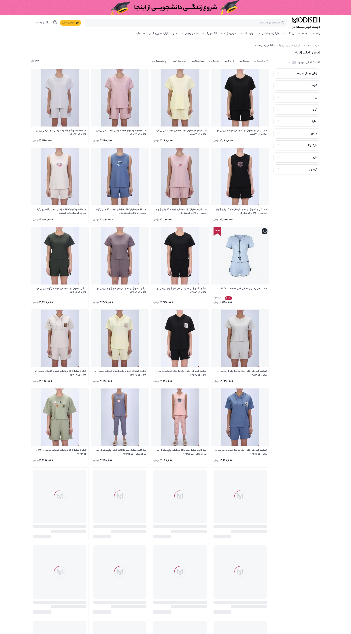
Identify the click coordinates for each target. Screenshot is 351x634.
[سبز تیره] (175, 302)
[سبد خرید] (55, 22)
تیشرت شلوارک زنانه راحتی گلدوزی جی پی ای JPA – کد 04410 (61, 452)
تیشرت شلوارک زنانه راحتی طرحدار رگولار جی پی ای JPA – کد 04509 (182, 290)
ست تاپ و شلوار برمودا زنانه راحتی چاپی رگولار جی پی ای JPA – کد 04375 (181, 452)
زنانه (318, 33)
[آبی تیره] (235, 219)
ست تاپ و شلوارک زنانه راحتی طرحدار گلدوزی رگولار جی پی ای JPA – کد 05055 (241, 211)
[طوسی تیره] (175, 459)
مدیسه (316, 45)
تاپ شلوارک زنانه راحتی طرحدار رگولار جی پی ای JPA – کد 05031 (119, 531)
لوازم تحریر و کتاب (158, 33)
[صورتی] (235, 140)
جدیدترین (244, 61)
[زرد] (245, 140)
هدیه (175, 33)
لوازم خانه (249, 33)
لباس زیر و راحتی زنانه (288, 45)
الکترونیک (211, 33)
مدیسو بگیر (68, 23)
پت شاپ (140, 33)
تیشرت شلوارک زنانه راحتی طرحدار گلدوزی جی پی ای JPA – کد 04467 (181, 373)
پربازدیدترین (197, 61)
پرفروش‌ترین (179, 61)
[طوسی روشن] (225, 140)
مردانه (304, 33)
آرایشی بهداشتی (271, 33)
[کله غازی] (45, 617)
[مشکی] (255, 140)
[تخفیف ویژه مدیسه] (175, 7)
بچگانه (290, 33)
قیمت (314, 85)
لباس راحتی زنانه (264, 45)
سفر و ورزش (191, 33)
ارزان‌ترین (229, 61)
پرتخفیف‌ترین (159, 61)
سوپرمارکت (230, 33)
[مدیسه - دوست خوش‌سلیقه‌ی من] (306, 23)
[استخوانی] (225, 219)
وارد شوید (38, 23)
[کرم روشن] (175, 380)
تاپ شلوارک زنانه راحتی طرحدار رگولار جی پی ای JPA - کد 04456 (59, 610)
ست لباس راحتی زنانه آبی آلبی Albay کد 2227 (244, 288)
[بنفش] (185, 302)
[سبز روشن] (54, 617)
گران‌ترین (214, 61)
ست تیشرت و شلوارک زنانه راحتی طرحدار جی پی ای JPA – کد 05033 (241, 132)
